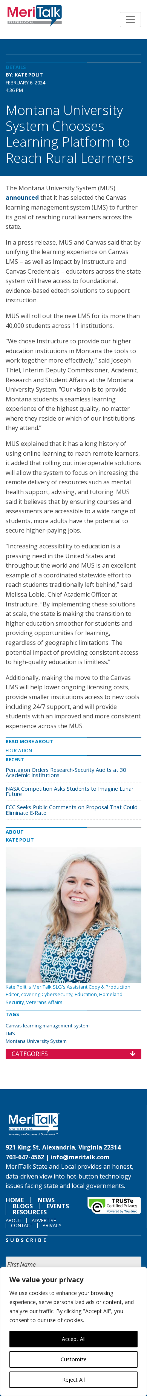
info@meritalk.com (80, 1157)
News (46, 1200)
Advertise (44, 1220)
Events (58, 1206)
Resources (30, 1212)
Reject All (73, 1379)
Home (15, 1200)
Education (19, 750)
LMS (10, 1033)
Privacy (52, 1225)
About (13, 1220)
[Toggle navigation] (130, 19)
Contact (21, 1225)
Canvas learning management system (48, 1025)
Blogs (23, 1206)
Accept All (74, 1338)
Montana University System (36, 1041)
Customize (74, 1359)
